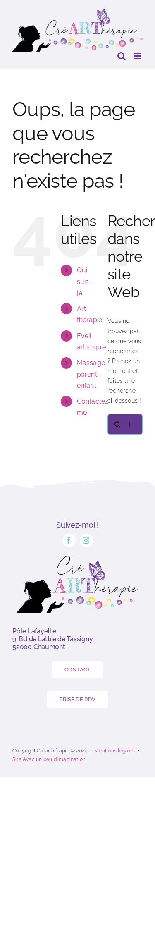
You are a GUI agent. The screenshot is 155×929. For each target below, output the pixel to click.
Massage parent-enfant (91, 374)
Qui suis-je (84, 281)
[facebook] (69, 540)
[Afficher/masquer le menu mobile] (138, 56)
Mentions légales (114, 751)
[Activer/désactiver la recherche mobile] (121, 56)
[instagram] (86, 540)
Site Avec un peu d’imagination (49, 759)
